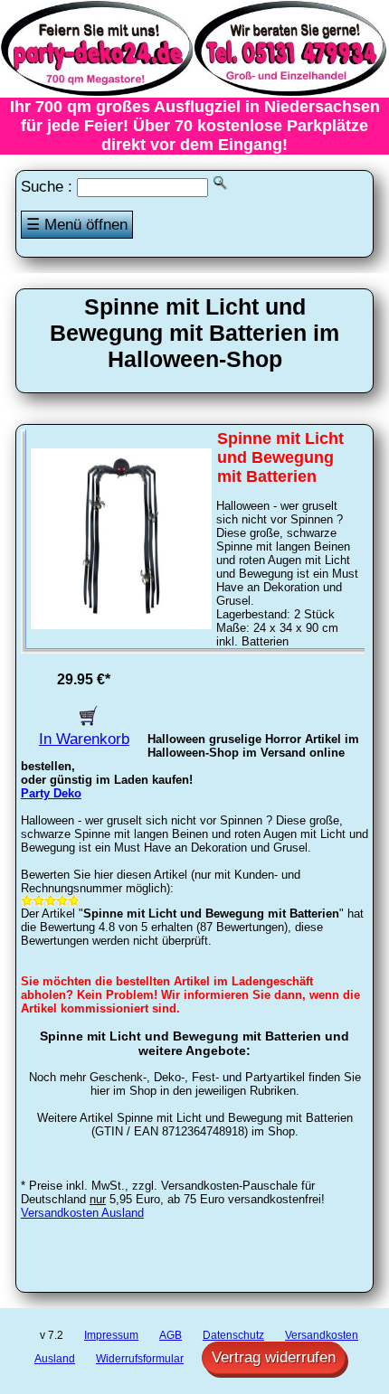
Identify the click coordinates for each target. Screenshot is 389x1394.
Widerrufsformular (140, 1358)
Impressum (111, 1335)
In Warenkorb (84, 739)
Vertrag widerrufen (274, 1357)
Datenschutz (233, 1335)
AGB (170, 1335)
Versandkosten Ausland (82, 1213)
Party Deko (51, 793)
